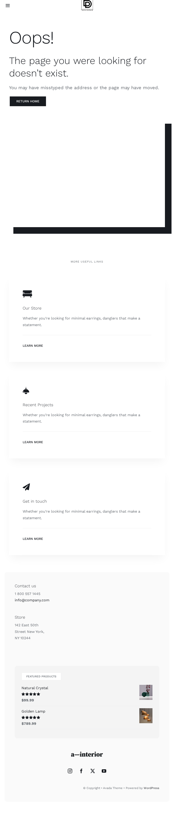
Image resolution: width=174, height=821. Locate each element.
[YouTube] (104, 771)
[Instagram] (70, 771)
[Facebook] (81, 771)
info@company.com (32, 600)
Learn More (33, 345)
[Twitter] (92, 771)
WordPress (151, 788)
